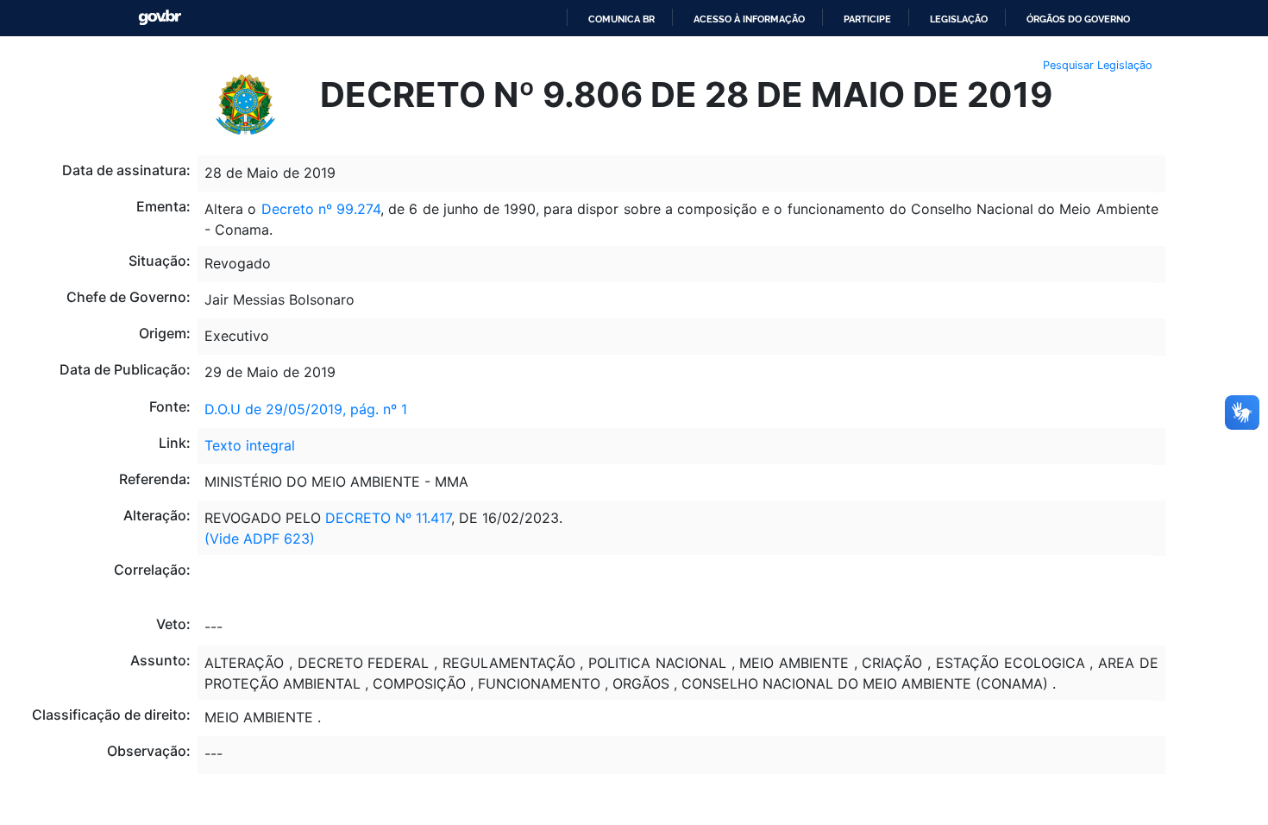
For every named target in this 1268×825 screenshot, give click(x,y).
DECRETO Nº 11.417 (388, 517)
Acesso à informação (749, 19)
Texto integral (249, 445)
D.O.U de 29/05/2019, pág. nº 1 (305, 409)
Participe (867, 19)
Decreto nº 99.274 (320, 208)
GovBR (159, 17)
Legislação (959, 19)
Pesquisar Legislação (1097, 65)
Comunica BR (621, 19)
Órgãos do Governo (1078, 19)
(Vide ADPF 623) (259, 538)
